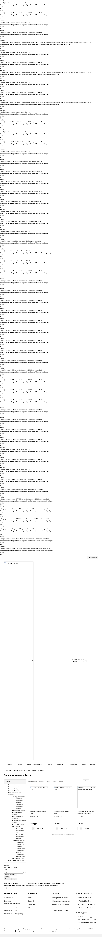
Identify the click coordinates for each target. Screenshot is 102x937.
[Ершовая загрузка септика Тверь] (63, 797)
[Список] (94, 781)
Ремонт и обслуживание (34, 764)
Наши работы (73, 764)
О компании (60, 764)
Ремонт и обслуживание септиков (61, 905)
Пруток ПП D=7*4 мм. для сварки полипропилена (85, 812)
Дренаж (49, 764)
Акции (20, 764)
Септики (9, 764)
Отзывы (83, 764)
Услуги (55, 893)
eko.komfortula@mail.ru (86, 904)
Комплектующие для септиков (21, 770)
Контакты (93, 764)
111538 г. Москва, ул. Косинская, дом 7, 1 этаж (87, 918)
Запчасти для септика (38, 770)
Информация (10, 893)
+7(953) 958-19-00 (78, 659)
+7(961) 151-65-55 (78, 662)
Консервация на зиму (60, 898)
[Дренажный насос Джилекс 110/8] (39, 797)
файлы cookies (22, 883)
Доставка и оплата (11, 910)
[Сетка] (92, 781)
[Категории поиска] (29, 660)
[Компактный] (96, 781)
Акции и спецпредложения (14, 907)
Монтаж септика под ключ (61, 901)
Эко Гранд (32, 904)
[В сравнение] (47, 791)
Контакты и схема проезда (13, 914)
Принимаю (9, 888)
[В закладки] (47, 787)
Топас (30, 898)
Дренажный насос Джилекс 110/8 (38, 812)
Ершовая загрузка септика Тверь (61, 812)
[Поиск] (63, 660)
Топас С (31, 901)
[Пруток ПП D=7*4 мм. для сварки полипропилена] (86, 797)
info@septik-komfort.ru (86, 908)
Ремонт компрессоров (60, 910)
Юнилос (31, 908)
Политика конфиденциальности (12, 902)
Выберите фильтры (10, 874)
